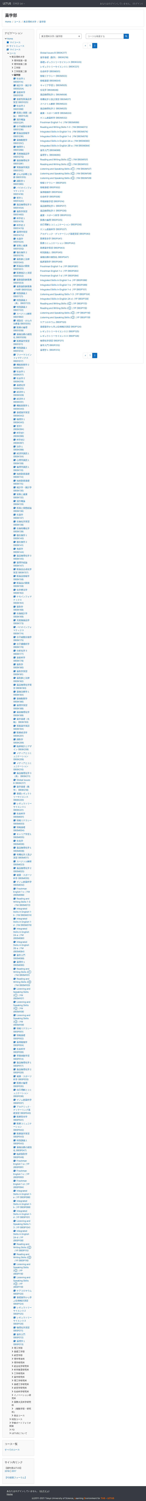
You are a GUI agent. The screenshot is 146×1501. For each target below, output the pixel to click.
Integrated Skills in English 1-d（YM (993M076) (64, 136)
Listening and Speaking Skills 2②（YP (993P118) (65, 312)
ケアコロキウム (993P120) (53, 322)
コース (17, 21)
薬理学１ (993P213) (50, 350)
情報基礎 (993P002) (50, 187)
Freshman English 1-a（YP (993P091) (59, 266)
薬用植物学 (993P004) (51, 192)
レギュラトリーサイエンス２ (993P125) (59, 331)
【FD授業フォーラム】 (16, 1477)
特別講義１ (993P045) (51, 252)
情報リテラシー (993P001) (53, 182)
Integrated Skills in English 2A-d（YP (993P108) (64, 298)
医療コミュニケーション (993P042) (57, 243)
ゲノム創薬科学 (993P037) (53, 229)
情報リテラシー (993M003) (53, 76)
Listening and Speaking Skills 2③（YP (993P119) (65, 317)
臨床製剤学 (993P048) (51, 261)
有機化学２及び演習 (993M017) (55, 99)
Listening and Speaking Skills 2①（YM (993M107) (65, 168)
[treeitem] (18, 736)
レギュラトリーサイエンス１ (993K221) (59, 66)
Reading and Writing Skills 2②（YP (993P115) (63, 303)
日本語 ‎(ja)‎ (18, 3)
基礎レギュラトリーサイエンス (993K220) (60, 62)
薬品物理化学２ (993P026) (53, 210)
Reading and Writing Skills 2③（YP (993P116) (63, 308)
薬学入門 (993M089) (50, 150)
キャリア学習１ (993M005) (53, 85)
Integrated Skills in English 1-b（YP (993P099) (63, 285)
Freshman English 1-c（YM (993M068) (59, 122)
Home (8, 21)
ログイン (137, 3)
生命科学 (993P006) (50, 196)
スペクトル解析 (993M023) (53, 103)
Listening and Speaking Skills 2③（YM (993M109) (65, 178)
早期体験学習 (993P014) (52, 201)
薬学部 (42, 21)
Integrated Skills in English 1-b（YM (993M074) (64, 131)
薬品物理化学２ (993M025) (53, 108)
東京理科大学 (30, 21)
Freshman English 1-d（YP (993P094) (59, 275)
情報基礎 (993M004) (50, 80)
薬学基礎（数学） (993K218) (54, 57)
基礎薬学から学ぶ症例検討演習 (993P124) (60, 326)
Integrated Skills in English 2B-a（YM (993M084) (65, 145)
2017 (13, 1471)
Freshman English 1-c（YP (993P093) (59, 271)
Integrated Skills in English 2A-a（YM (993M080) (65, 141)
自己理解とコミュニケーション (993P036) (61, 224)
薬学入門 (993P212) (50, 345)
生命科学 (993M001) (50, 71)
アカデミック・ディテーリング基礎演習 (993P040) (65, 233)
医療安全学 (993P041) (51, 238)
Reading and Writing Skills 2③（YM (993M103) (64, 164)
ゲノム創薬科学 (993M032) (53, 117)
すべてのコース (12, 1449)
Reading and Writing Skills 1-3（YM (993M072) (64, 127)
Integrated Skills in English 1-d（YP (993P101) (63, 289)
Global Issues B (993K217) (53, 52)
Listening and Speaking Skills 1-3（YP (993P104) (65, 294)
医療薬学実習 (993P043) (52, 247)
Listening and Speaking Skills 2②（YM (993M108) (65, 173)
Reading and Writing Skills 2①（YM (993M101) (64, 159)
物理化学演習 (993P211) (52, 340)
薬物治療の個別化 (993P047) (54, 257)
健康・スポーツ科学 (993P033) (55, 215)
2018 (7, 1471)
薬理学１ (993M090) (50, 155)
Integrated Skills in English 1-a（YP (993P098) (63, 280)
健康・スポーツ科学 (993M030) (55, 113)
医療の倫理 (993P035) (51, 220)
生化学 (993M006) (49, 90)
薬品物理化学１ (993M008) (53, 94)
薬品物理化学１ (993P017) (53, 206)
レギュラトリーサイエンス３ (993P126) (59, 336)
